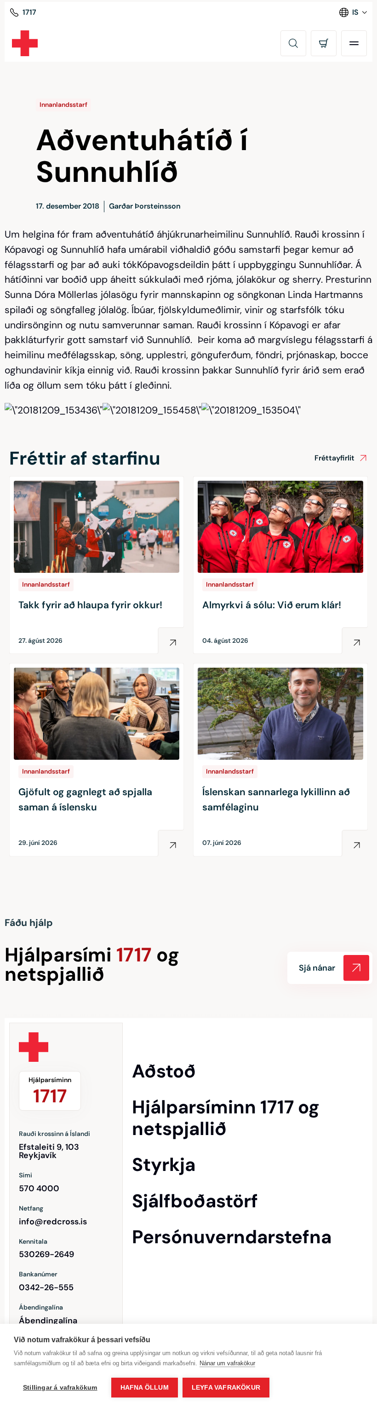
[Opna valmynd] (354, 43)
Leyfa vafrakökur (226, 1387)
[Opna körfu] (324, 43)
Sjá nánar (317, 967)
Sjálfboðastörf (195, 1200)
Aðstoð (164, 1071)
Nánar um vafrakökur (227, 1363)
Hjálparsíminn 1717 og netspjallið (226, 1117)
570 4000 (39, 1188)
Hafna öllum (144, 1387)
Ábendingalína (48, 1320)
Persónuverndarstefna (231, 1236)
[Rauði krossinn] (25, 43)
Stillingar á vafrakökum (60, 1387)
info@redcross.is (53, 1221)
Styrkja (163, 1164)
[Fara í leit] (293, 43)
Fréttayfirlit (334, 458)
